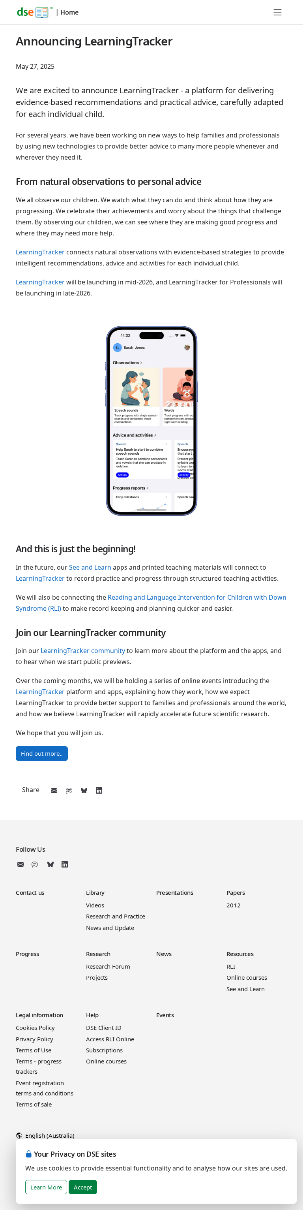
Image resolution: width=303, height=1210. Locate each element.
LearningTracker (40, 252)
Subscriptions (104, 1050)
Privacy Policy (34, 1039)
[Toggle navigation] (278, 12)
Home (69, 12)
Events (165, 1015)
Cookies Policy (35, 1027)
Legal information (39, 1015)
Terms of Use (33, 1050)
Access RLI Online (110, 1039)
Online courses (246, 977)
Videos (95, 905)
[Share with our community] (69, 790)
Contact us (30, 892)
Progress (27, 954)
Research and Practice (115, 916)
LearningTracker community (83, 650)
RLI (230, 966)
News (163, 954)
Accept (83, 1187)
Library (95, 892)
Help (92, 1015)
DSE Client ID (104, 1027)
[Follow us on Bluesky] (50, 864)
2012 (233, 905)
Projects (97, 977)
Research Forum (108, 966)
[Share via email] (54, 790)
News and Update (110, 927)
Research (98, 954)
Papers (235, 892)
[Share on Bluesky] (84, 790)
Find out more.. (42, 753)
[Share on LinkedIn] (99, 790)
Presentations (174, 892)
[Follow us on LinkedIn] (64, 864)
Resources (239, 954)
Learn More (46, 1187)
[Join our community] (36, 864)
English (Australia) (49, 1135)
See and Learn (90, 567)
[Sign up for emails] (22, 864)
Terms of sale (34, 1104)
